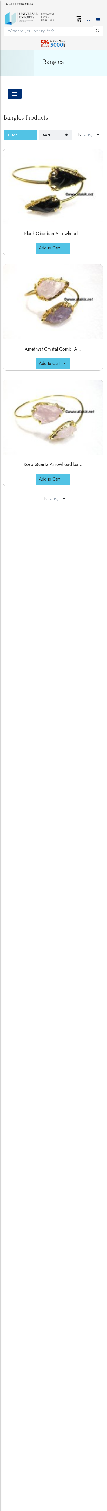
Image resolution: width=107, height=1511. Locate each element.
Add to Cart (49, 248)
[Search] (98, 30)
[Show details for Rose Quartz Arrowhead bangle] (53, 417)
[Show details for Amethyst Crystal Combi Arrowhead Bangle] (53, 301)
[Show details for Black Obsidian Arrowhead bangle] (53, 186)
